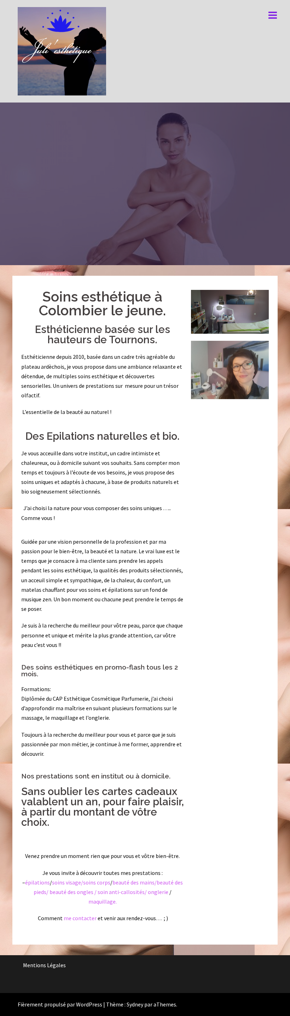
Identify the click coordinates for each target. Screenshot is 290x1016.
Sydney (135, 1004)
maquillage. (102, 901)
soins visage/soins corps (81, 882)
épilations (37, 882)
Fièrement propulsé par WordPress (60, 1004)
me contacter (80, 918)
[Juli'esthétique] (62, 50)
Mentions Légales (44, 965)
